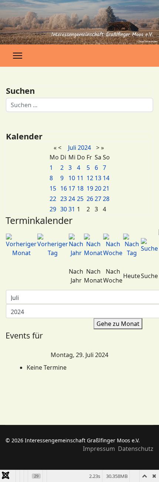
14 (106, 178)
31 (71, 209)
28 (106, 199)
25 (80, 199)
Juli (72, 147)
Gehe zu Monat (118, 324)
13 (98, 178)
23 (63, 199)
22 (53, 199)
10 (71, 178)
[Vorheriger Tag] (52, 245)
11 (80, 178)
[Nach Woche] (112, 245)
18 (80, 188)
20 (98, 188)
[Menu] (17, 55)
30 (63, 209)
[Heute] (131, 245)
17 (71, 188)
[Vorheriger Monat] (21, 245)
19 (90, 188)
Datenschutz (135, 449)
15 (53, 188)
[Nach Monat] (93, 245)
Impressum (99, 449)
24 (71, 199)
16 (63, 188)
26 (90, 199)
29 (53, 209)
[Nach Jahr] (76, 245)
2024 (84, 147)
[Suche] (149, 245)
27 (98, 199)
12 (90, 178)
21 (106, 188)
